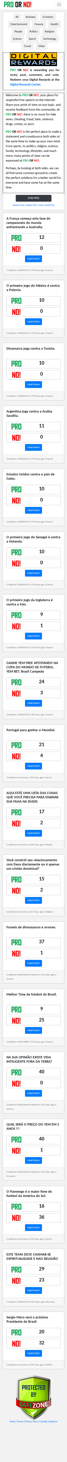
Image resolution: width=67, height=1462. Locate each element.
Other (41, 46)
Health (54, 24)
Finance (38, 24)
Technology (49, 39)
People (18, 31)
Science (17, 39)
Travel (27, 46)
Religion (49, 31)
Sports (32, 39)
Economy (48, 17)
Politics (33, 31)
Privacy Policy (31, 1421)
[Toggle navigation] (59, 4)
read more (33, 258)
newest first (18, 205)
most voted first (46, 205)
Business (31, 17)
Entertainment (19, 24)
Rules (12, 1421)
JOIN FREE (33, 198)
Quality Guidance (49, 1421)
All (17, 17)
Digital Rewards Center (25, 84)
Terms (20, 1421)
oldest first (31, 205)
